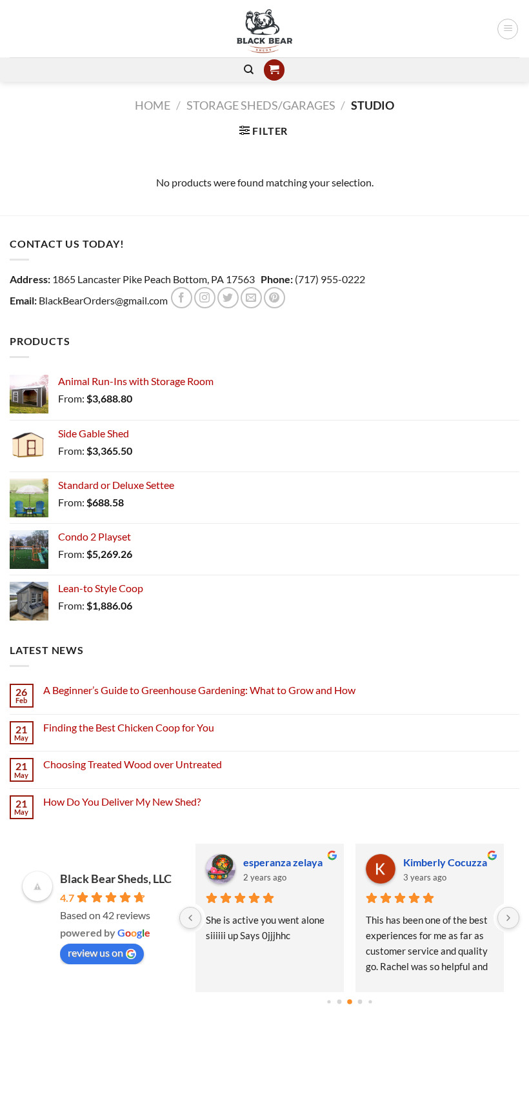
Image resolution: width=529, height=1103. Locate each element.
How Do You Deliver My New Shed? (122, 801)
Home (152, 105)
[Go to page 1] (339, 1002)
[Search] (249, 69)
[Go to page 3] (359, 1002)
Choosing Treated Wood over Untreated (132, 764)
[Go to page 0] (328, 1001)
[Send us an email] (251, 297)
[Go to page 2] (349, 1001)
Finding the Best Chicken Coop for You (128, 727)
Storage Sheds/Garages (260, 105)
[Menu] (507, 29)
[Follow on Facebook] (181, 297)
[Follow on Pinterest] (274, 297)
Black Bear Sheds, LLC (116, 878)
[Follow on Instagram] (204, 297)
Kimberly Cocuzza (445, 862)
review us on (95, 952)
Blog (264, 1066)
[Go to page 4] (370, 1001)
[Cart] (274, 70)
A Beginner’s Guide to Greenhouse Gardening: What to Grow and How (199, 690)
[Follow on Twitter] (228, 297)
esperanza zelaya (283, 862)
